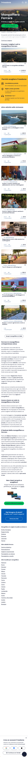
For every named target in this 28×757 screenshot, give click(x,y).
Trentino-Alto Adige (7, 598)
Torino (3, 580)
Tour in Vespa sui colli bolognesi (12, 267)
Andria (3, 600)
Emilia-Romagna (6, 530)
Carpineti (4, 538)
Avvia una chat (14, 518)
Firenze (3, 569)
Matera (3, 593)
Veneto (3, 587)
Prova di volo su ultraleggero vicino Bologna (13, 128)
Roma (3, 565)
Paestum (3, 562)
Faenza (3, 541)
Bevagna (3, 604)
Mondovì (3, 567)
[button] (24, 754)
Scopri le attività (10, 26)
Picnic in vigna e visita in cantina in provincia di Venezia (12, 212)
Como (3, 584)
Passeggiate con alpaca (8, 554)
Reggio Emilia (5, 532)
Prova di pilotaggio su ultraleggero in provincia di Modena (13, 295)
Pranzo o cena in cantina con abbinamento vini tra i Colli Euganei (13, 184)
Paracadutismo (5, 549)
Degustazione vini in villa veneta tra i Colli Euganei (13, 239)
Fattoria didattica (6, 547)
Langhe (3, 602)
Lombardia (4, 591)
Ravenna (3, 536)
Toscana (3, 576)
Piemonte (4, 578)
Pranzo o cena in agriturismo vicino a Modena (13, 323)
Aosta (3, 595)
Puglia (3, 589)
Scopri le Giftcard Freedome (14, 503)
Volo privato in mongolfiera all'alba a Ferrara (13, 66)
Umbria (3, 582)
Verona (3, 573)
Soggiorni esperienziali (7, 552)
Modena (3, 534)
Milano (3, 571)
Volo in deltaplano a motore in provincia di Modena (11, 156)
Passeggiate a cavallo (7, 556)
